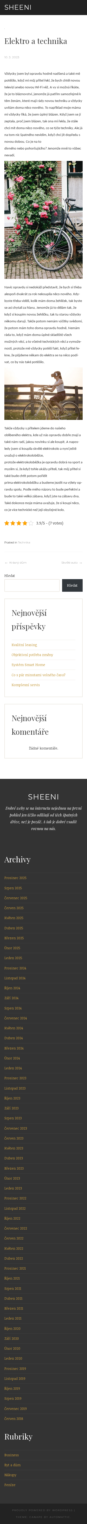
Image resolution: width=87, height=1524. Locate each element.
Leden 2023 (13, 1188)
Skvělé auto (69, 562)
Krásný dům (18, 562)
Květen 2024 (13, 1028)
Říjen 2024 (12, 988)
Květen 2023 (13, 1148)
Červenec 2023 (15, 1128)
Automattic (60, 1517)
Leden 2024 (13, 1068)
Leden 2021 (13, 1318)
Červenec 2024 (15, 1018)
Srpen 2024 (13, 1008)
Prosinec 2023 (15, 1078)
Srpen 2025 (13, 888)
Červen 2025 (14, 908)
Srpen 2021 (12, 1288)
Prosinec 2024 (15, 968)
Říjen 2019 (12, 1388)
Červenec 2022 (15, 1228)
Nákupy (10, 1475)
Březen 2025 (14, 938)
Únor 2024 (12, 1058)
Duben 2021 (13, 1298)
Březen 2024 (14, 1048)
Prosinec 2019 (15, 1368)
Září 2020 (11, 1338)
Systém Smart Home (28, 664)
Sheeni (18, 7)
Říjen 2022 (12, 1218)
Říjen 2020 (12, 1328)
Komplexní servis (26, 685)
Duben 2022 (13, 1258)
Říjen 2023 (12, 1098)
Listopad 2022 (15, 1208)
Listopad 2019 (14, 1378)
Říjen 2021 (12, 1278)
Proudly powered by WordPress (42, 1510)
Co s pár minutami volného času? (38, 675)
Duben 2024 (13, 1038)
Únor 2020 (12, 1348)
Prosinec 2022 (15, 1198)
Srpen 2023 (13, 1118)
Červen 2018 (13, 1418)
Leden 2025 (13, 958)
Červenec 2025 (15, 898)
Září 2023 (11, 1108)
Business (11, 1455)
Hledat (9, 575)
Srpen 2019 (13, 1398)
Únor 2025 (12, 948)
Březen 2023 (14, 1168)
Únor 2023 (12, 1178)
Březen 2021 (13, 1308)
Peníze (9, 1484)
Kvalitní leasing (24, 644)
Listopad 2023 (15, 1088)
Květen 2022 (13, 1248)
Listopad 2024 (15, 978)
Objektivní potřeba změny (32, 654)
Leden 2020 (13, 1358)
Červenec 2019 (15, 1408)
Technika (24, 542)
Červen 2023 (13, 1138)
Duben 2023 (13, 1158)
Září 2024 (11, 998)
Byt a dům (12, 1465)
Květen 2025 (13, 918)
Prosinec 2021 (15, 1268)
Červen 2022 (13, 1238)
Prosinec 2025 (15, 877)
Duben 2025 (13, 928)
